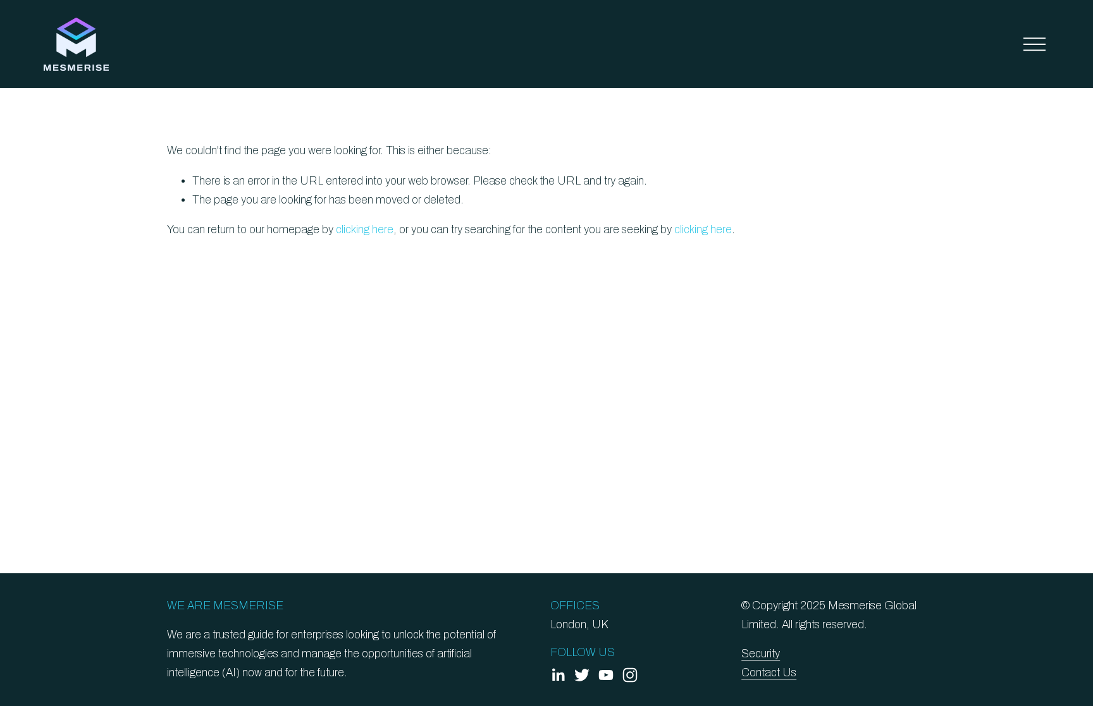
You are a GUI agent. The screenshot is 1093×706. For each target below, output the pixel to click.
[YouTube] (606, 675)
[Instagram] (630, 675)
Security (760, 654)
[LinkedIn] (557, 675)
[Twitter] (582, 675)
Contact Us (768, 673)
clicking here (364, 230)
